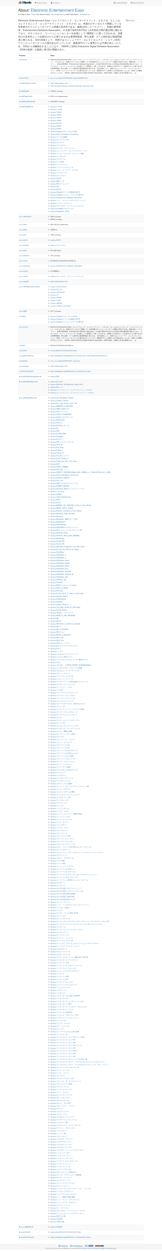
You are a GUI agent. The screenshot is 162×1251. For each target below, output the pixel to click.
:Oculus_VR (57, 544)
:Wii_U (55, 626)
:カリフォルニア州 (59, 140)
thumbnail (23, 78)
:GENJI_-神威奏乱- (59, 467)
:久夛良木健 (57, 1221)
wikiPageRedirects (28, 381)
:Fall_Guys (56, 447)
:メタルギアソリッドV (60, 1147)
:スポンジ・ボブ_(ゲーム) (62, 858)
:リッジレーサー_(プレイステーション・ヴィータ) (70, 1188)
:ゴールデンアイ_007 (60, 797)
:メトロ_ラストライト (60, 1155)
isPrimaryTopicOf (26, 371)
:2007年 (55, 123)
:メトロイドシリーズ (60, 1166)
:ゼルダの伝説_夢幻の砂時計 (63, 894)
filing (23, 229)
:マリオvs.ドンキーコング (62, 1117)
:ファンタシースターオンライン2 (64, 1067)
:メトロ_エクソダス (60, 1153)
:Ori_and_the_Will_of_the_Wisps (64, 549)
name (23, 261)
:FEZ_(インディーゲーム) (62, 442)
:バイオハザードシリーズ (61, 1009)
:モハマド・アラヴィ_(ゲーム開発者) (66, 1175)
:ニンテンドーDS (59, 979)
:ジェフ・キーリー (59, 822)
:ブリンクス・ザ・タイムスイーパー (65, 1081)
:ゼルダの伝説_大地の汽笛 (62, 896)
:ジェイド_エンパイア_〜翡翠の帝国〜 (66, 814)
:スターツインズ (58, 833)
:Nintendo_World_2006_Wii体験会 (65, 535)
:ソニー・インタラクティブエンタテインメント (69, 905)
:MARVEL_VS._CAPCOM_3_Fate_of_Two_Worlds (70, 505)
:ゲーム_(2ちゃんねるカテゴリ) (64, 770)
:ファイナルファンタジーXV (62, 1056)
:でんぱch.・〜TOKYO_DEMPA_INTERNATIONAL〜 (71, 665)
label (22, 345)
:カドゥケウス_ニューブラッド (63, 715)
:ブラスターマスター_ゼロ (62, 1078)
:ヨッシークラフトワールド (62, 1183)
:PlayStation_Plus (59, 568)
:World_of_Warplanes (60, 635)
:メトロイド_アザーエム (61, 1158)
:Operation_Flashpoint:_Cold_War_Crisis (67, 546)
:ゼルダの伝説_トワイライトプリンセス (67, 891)
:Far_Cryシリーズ (59, 456)
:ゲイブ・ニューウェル (61, 764)
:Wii (54, 618)
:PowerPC (56, 582)
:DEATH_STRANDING (60, 414)
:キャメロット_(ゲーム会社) (62, 734)
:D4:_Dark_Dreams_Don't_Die (63, 403)
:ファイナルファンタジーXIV (63, 1053)
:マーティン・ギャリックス (62, 1128)
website (24, 281)
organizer (24, 266)
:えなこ (55, 662)
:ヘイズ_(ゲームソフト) (61, 1089)
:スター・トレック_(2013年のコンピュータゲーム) (70, 847)
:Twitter (56, 297)
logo (23, 250)
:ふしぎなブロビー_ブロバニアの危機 (66, 668)
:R (54, 295)
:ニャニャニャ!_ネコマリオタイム (64, 971)
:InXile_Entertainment (60, 497)
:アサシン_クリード (60, 673)
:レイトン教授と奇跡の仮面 (62, 1197)
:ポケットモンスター (60, 1097)
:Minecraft (56, 516)
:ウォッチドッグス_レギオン (63, 695)
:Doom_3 (56, 422)
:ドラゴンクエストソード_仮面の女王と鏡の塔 (69, 957)
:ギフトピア (57, 737)
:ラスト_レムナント (60, 1186)
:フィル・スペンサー (60, 1070)
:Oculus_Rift (57, 541)
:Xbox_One (57, 640)
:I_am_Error (57, 491)
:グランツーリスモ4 (60, 745)
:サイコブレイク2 (59, 800)
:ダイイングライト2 (60, 918)
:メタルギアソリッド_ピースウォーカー (67, 1150)
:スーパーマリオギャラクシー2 (63, 877)
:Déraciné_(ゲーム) (59, 425)
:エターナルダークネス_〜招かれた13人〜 (67, 703)
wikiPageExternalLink (27, 83)
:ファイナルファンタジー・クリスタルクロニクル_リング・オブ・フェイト (79, 1064)
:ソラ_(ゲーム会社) (59, 907)
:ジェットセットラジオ (61, 819)
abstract (23, 59)
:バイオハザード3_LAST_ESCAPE (65, 996)
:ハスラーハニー (58, 990)
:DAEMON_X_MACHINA (61, 406)
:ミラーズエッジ (58, 1131)
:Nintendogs (57, 538)
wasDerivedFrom (26, 356)
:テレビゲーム (58, 159)
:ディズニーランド (59, 932)
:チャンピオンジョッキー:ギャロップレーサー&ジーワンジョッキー (76, 924)
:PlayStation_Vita (59, 577)
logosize (24, 255)
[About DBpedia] (25, 3)
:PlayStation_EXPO (59, 211)
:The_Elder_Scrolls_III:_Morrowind (65, 607)
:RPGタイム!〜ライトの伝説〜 (63, 585)
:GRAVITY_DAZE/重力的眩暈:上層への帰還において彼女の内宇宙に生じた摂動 (80, 472)
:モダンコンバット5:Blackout (63, 1172)
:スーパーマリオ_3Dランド (62, 869)
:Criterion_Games (59, 400)
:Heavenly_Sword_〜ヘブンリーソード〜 (67, 489)
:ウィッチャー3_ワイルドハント (64, 692)
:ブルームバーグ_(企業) (61, 1084)
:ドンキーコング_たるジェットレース (66, 965)
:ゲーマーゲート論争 (60, 767)
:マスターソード (58, 1114)
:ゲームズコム (58, 145)
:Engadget (56, 436)
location (24, 245)
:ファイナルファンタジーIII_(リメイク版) (67, 1037)
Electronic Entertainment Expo (57, 10)
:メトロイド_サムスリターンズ (63, 1161)
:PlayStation (57, 552)
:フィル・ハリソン (59, 1073)
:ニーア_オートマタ (60, 987)
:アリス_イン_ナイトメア (62, 679)
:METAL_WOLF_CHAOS (61, 508)
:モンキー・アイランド (61, 1177)
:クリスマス (57, 142)
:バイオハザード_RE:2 (61, 1004)
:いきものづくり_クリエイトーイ (64, 654)
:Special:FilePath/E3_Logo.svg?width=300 (69, 78)
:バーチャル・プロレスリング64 (64, 1015)
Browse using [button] (41, 3)
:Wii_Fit (55, 621)
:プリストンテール (59, 1086)
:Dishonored (57, 420)
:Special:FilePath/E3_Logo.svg (64, 361)
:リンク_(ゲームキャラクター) (63, 1194)
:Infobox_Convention (60, 306)
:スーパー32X (57, 863)
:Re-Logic (56, 591)
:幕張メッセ (57, 181)
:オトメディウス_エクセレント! (64, 712)
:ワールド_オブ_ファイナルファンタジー (67, 1213)
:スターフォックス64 (60, 836)
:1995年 (55, 112)
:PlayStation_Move (59, 566)
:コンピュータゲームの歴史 (62, 792)
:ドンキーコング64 (59, 962)
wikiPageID (24, 91)
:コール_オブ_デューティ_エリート (65, 794)
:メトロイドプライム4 (60, 1169)
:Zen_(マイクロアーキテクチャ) (64, 646)
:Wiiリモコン (57, 632)
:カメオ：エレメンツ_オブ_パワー (65, 720)
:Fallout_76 (57, 453)
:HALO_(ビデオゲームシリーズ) (64, 483)
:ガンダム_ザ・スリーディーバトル (65, 728)
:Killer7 (55, 500)
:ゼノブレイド (58, 885)
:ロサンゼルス (58, 175)
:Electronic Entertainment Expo (63, 350)
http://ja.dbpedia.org (58, 14)
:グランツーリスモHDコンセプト (64, 753)
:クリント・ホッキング (61, 742)
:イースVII (56, 690)
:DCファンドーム (59, 411)
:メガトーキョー (58, 1136)
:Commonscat (58, 286)
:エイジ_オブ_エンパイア (62, 701)
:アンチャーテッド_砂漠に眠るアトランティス (69, 681)
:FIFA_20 (56, 444)
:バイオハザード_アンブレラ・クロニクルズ (68, 1007)
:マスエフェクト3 (59, 1111)
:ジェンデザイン (58, 825)
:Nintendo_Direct (59, 533)
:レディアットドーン (60, 1205)
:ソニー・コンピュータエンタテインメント (68, 200)
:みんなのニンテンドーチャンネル (65, 670)
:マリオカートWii (59, 1122)
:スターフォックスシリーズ (62, 844)
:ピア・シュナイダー (60, 1026)
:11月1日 (56, 106)
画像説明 (26, 1227)
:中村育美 (56, 1219)
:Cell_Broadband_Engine (61, 398)
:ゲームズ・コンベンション (62, 148)
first (22, 235)
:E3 (54, 428)
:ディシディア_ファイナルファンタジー (67, 929)
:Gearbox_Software (60, 478)
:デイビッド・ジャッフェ (61, 938)
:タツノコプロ (58, 916)
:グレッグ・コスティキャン (62, 761)
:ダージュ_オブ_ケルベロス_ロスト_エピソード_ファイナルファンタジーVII (79, 921)
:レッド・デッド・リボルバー (63, 1202)
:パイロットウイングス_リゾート (64, 1018)
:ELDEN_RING (58, 433)
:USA (55, 300)
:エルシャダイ (58, 706)
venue (23, 276)
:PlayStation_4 (58, 557)
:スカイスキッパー (59, 830)
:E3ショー (56, 387)
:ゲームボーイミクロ (60, 781)
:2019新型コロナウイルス (62, 208)
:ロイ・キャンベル (59, 1208)
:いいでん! (56, 651)
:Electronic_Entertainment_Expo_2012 (66, 384)
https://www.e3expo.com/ (59, 83)
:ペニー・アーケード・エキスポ (64, 170)
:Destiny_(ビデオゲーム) (61, 417)
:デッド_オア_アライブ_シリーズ (64, 946)
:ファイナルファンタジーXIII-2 (63, 1051)
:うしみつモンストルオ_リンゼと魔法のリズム (69, 659)
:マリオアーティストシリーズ (63, 1120)
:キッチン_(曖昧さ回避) (61, 731)
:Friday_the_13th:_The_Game (63, 461)
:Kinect (55, 502)
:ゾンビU (56, 910)
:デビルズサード (58, 949)
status (23, 271)
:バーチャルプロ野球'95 (61, 1012)
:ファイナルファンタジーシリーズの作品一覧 (68, 1059)
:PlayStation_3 (58, 555)
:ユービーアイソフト (60, 1180)
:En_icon (56, 289)
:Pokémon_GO (58, 579)
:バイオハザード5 (59, 998)
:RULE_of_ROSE (59, 588)
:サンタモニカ (58, 156)
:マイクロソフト (58, 173)
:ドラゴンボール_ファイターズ (63, 960)
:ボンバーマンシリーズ (61, 1095)
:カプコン (56, 717)
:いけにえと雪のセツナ (61, 657)
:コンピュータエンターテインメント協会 (67, 153)
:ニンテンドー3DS (59, 976)
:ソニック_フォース (60, 902)
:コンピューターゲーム (61, 203)
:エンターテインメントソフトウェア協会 (67, 709)
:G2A (55, 464)
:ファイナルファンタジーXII (62, 1048)
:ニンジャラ (57, 973)
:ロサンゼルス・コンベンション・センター (68, 1210)
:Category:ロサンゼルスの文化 (63, 131)
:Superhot (56, 602)
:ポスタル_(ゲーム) (59, 1100)
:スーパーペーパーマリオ (61, 866)
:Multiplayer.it (57, 522)
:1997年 (55, 117)
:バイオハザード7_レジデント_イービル (67, 1001)
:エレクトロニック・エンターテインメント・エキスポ (71, 392)
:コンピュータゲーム (60, 789)
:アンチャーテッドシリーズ (62, 684)
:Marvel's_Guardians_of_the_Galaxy (65, 511)
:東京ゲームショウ (59, 184)
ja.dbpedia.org (85, 14)
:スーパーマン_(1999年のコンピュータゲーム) (69, 880)
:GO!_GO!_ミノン (59, 469)
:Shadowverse (58, 599)
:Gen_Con (56, 480)
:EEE (54, 376)
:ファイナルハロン (59, 1034)
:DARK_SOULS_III (59, 409)
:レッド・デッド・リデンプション (65, 1199)
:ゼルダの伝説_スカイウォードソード (66, 888)
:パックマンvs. (58, 1020)
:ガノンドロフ (58, 723)
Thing (33, 14)
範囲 (23, 311)
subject (22, 316)
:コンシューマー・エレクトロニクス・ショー (68, 151)
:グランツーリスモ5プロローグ (63, 750)
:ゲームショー (58, 772)
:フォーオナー (58, 1075)
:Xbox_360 (56, 637)
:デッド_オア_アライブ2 (61, 940)
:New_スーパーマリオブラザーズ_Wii (66, 530)
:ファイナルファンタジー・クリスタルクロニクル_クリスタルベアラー (77, 1062)
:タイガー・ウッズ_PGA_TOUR (64, 913)
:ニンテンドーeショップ (61, 982)
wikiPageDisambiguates (30, 376)
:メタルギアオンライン (61, 1142)
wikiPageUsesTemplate (29, 286)
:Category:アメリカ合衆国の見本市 (65, 192)
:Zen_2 (55, 648)
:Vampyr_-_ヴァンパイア (61, 613)
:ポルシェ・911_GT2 (60, 1103)
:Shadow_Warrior (59, 596)
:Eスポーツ (57, 439)
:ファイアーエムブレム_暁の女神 (64, 1031)
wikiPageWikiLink (26, 106)
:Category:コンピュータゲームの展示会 (66, 195)
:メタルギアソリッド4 (60, 1144)
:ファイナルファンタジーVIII (63, 1042)
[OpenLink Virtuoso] (62, 1245)
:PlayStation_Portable (60, 571)
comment (23, 327)
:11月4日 (56, 109)
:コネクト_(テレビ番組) (61, 783)
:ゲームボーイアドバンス (61, 778)
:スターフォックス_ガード (62, 838)
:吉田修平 (56, 1227)
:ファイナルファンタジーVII (62, 1040)
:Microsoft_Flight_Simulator (62, 513)
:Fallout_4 (56, 450)
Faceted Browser (121, 3)
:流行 (55, 186)
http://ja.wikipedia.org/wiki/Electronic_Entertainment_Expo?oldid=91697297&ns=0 (78, 356)
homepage (24, 366)
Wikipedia (65, 1248)
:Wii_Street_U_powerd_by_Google (65, 624)
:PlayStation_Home (59, 560)
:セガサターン (58, 883)
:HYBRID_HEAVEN (59, 486)
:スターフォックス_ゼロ (61, 841)
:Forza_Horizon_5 (59, 458)
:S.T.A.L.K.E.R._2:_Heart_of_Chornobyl (67, 593)
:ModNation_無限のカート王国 (63, 519)
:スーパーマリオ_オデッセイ (63, 872)
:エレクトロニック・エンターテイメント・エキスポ (71, 390)
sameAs (23, 350)
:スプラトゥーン (58, 855)
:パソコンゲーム (58, 164)
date (23, 224)
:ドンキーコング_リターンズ (63, 968)
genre (23, 240)
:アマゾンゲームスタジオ (61, 676)
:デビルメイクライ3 (60, 951)
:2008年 (55, 126)
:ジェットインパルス (60, 816)
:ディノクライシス (59, 935)
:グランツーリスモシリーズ (62, 759)
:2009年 (55, 129)
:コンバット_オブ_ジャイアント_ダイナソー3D (69, 786)
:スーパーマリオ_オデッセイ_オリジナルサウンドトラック (73, 874)
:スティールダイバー (60, 850)
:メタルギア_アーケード (61, 1139)
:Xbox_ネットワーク (60, 643)
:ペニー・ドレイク (59, 1092)
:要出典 (56, 303)
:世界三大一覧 (58, 1216)
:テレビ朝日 (57, 162)
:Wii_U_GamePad (59, 629)
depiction (23, 361)
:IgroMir (55, 494)
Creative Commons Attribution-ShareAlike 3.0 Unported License (99, 1248)
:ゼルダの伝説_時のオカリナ (63, 899)
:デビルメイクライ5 (60, 954)
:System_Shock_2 (59, 604)
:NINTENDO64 (58, 524)
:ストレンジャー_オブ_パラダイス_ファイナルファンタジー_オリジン (77, 852)
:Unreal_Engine (58, 610)
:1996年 (55, 115)
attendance (25, 216)
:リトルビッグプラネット (61, 1191)
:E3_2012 (56, 381)
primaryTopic (26, 1237)
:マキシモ (56, 1109)
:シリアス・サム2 (59, 811)
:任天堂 (55, 178)
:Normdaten (57, 292)
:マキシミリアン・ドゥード (62, 1106)
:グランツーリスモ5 (60, 748)
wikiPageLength (25, 96)
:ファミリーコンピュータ (61, 167)
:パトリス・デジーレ (60, 1023)
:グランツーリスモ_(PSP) (62, 756)
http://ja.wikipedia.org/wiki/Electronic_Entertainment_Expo (70, 371)
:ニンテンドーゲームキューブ (63, 985)
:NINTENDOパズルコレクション (64, 527)
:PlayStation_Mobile (60, 563)
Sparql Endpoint (138, 3)
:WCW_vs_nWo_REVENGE (62, 615)
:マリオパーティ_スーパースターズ (65, 1125)
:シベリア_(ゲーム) (59, 808)
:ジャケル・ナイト (59, 827)
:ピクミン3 (56, 1029)
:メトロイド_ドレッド (60, 1164)
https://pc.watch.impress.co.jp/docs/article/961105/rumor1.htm (72, 86)
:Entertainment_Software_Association (66, 197)
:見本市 (55, 189)
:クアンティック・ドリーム (62, 739)
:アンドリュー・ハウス (61, 687)
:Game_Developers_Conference (64, 134)
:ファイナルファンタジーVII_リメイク (66, 1045)
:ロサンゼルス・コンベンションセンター (67, 206)
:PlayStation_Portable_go (62, 574)
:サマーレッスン (58, 803)
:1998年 (55, 120)
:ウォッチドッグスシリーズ (62, 698)
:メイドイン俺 (58, 1133)
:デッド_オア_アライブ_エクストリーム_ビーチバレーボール (74, 943)
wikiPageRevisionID (27, 101)
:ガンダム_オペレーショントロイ (64, 726)
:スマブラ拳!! (57, 861)
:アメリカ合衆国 (58, 137)
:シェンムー (57, 805)
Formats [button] (55, 3)
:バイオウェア (58, 993)
